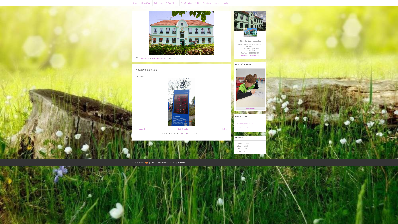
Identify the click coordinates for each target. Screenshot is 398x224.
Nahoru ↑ (181, 163)
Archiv (197, 3)
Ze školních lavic (172, 3)
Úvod (135, 3)
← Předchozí (140, 129)
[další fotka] (223, 102)
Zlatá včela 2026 (250, 108)
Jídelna (225, 3)
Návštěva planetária (159, 59)
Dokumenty (158, 3)
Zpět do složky (183, 129)
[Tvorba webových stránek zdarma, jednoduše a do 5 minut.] (146, 163)
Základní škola (146, 3)
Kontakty (217, 3)
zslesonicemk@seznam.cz (250, 55)
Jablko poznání (244, 128)
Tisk (152, 163)
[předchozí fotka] (139, 102)
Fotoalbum (207, 3)
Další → (224, 129)
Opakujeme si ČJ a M (246, 124)
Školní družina (186, 3)
